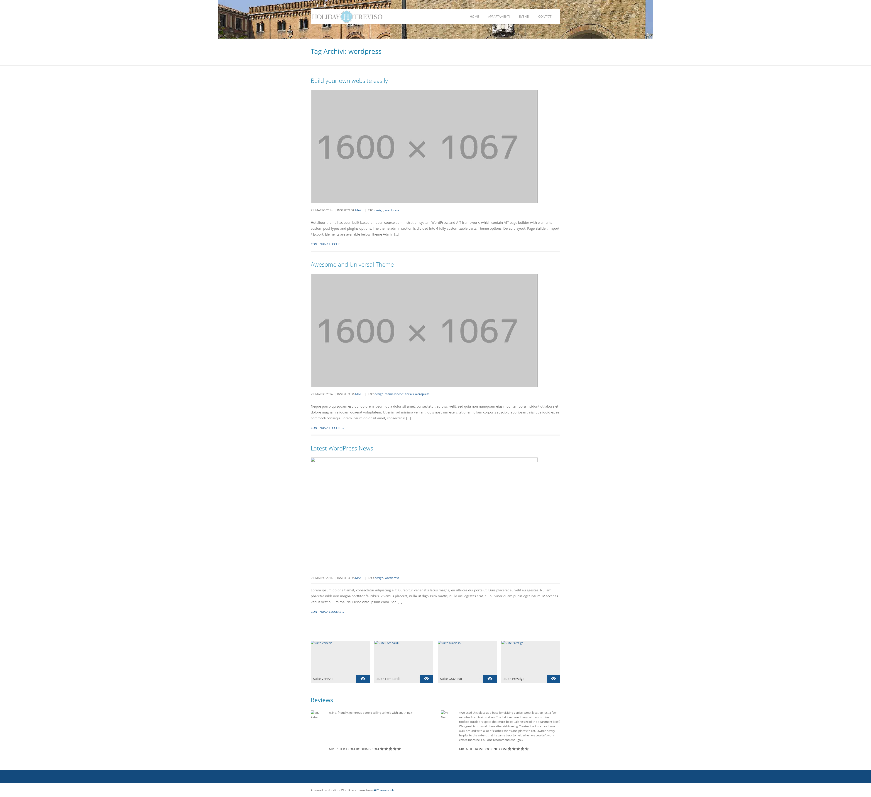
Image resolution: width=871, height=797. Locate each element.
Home (474, 16)
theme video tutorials (399, 394)
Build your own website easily (349, 80)
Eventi (524, 16)
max (358, 210)
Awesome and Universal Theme (352, 264)
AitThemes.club (383, 790)
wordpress (392, 210)
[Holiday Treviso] (384, 16)
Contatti (545, 16)
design (378, 210)
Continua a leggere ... (327, 244)
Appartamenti (499, 16)
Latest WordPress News (342, 448)
